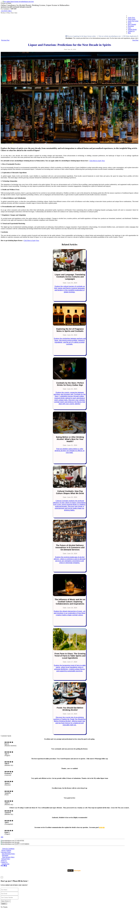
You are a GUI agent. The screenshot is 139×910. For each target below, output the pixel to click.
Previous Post (5, 40)
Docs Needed (132, 24)
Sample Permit (132, 29)
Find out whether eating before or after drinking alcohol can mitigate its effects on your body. (69, 450)
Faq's (129, 28)
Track (129, 22)
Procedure (131, 26)
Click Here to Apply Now (97, 160)
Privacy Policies (6, 850)
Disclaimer (5, 855)
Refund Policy (6, 859)
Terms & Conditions (8, 848)
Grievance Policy (6, 852)
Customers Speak (6, 736)
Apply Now (131, 17)
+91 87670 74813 (6, 11)
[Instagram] (2, 865)
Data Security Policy (8, 857)
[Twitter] (4, 865)
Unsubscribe (5, 864)
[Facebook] (1, 865)
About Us (4, 860)
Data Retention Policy (8, 854)
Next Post (135, 40)
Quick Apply (132, 19)
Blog (129, 33)
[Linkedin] (6, 865)
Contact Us (131, 31)
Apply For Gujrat (133, 21)
